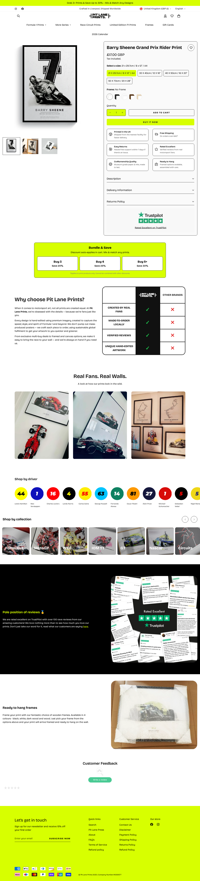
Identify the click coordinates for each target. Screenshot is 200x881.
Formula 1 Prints (35, 24)
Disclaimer (125, 829)
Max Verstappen (35, 505)
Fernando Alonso (115, 505)
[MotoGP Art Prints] (45, 541)
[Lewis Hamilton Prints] (21, 493)
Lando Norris (68, 504)
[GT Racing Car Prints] (131, 541)
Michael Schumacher (164, 505)
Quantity (111, 105)
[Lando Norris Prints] (69, 493)
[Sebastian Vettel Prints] (181, 493)
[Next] (194, 519)
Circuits (185, 548)
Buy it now (150, 122)
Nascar (156, 548)
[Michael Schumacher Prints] (165, 493)
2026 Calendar (100, 34)
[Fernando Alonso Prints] (117, 493)
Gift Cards (168, 24)
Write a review (100, 780)
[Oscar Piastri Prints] (133, 493)
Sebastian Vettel (179, 505)
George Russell (101, 504)
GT (122, 548)
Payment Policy (127, 834)
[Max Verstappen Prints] (37, 493)
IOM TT (98, 548)
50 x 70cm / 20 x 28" (119, 80)
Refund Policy (127, 849)
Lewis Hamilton (21, 504)
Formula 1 (14, 548)
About (92, 834)
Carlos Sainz (84, 504)
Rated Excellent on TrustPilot (150, 227)
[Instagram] (16, 9)
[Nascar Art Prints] (160, 541)
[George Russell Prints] (101, 493)
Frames (149, 24)
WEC (67, 548)
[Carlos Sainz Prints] (85, 493)
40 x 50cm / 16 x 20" (176, 73)
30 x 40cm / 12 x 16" (149, 73)
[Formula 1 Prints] (16, 541)
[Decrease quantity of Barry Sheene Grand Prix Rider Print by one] (110, 112)
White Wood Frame (124, 97)
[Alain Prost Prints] (149, 493)
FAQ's (91, 839)
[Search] (18, 16)
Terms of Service (98, 844)
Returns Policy (127, 844)
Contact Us (125, 824)
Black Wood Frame (117, 97)
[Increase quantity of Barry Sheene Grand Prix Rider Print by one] (122, 112)
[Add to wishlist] (191, 47)
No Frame (110, 97)
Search (92, 824)
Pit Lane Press (96, 829)
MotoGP (41, 548)
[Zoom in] (90, 47)
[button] (178, 16)
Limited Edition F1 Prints (123, 24)
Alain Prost (147, 504)
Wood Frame (139, 97)
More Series (62, 24)
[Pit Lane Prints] (100, 16)
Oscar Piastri (132, 504)
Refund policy (96, 849)
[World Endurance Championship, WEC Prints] (73, 541)
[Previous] (185, 519)
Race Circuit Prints (90, 24)
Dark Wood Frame (132, 97)
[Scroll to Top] (194, 865)
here (85, 626)
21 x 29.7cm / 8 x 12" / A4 (121, 73)
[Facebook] (22, 9)
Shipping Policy (127, 839)
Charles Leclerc (53, 504)
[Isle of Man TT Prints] (102, 541)
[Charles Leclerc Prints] (53, 493)
